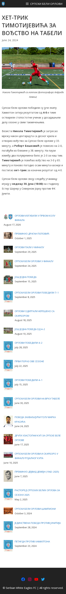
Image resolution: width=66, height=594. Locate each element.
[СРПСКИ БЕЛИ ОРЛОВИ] (3, 4)
